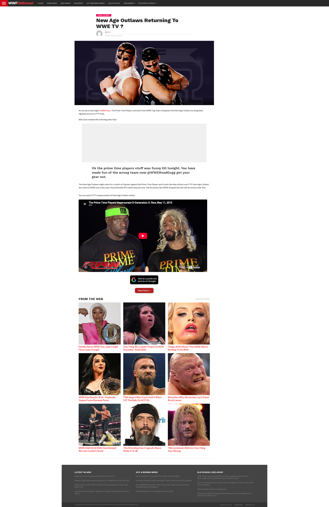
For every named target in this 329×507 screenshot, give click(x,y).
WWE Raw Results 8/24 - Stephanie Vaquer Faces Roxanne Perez (97, 399)
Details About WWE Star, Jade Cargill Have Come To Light (98, 348)
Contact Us (249, 505)
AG (109, 32)
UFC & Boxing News (95, 3)
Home (40, 3)
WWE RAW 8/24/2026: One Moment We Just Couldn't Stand (98, 449)
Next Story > (144, 290)
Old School (114, 3)
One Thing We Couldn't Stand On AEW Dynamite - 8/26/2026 (143, 348)
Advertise (238, 505)
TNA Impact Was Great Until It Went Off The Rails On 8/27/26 (142, 399)
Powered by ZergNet (202, 299)
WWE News (52, 3)
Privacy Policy (226, 505)
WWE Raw (105, 110)
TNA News (78, 3)
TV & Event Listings (146, 3)
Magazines (129, 3)
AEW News (65, 3)
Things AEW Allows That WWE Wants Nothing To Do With (188, 348)
